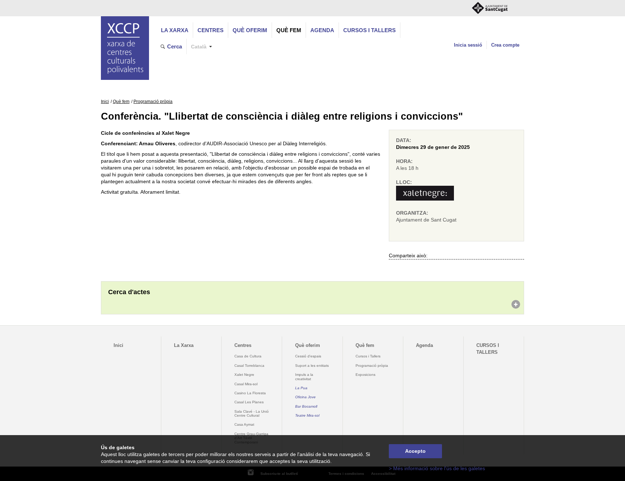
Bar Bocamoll (306, 406)
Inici (105, 101)
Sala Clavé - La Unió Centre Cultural (251, 413)
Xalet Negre (244, 375)
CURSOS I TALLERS (369, 30)
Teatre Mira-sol (307, 415)
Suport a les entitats (312, 366)
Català (199, 47)
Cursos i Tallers (368, 356)
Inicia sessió (468, 45)
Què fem (288, 30)
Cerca (174, 46)
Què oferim (250, 30)
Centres (210, 30)
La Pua (301, 388)
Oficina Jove (305, 397)
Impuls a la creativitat (304, 377)
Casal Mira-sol (246, 384)
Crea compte (505, 45)
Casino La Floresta (250, 393)
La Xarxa (174, 30)
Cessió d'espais (308, 356)
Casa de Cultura (248, 356)
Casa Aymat (244, 424)
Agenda (322, 30)
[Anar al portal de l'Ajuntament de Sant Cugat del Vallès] (490, 8)
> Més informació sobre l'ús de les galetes (437, 468)
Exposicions (365, 375)
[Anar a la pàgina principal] (125, 48)
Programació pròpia (153, 101)
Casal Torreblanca (249, 366)
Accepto (415, 451)
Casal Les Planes (249, 402)
